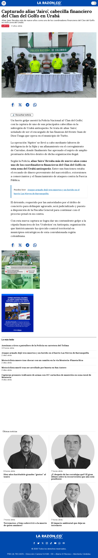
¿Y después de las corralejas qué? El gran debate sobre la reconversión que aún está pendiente (72, 476)
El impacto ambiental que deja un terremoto (68, 524)
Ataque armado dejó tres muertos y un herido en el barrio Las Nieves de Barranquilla (45, 353)
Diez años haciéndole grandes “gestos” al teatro (25, 475)
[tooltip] (13, 105)
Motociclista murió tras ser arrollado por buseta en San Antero (34, 368)
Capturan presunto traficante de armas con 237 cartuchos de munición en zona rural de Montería (46, 376)
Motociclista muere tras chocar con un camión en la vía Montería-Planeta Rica (42, 360)
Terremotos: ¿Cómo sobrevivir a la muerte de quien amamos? (25, 524)
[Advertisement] (49, 404)
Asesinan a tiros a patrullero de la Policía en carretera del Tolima (35, 345)
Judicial (5, 26)
